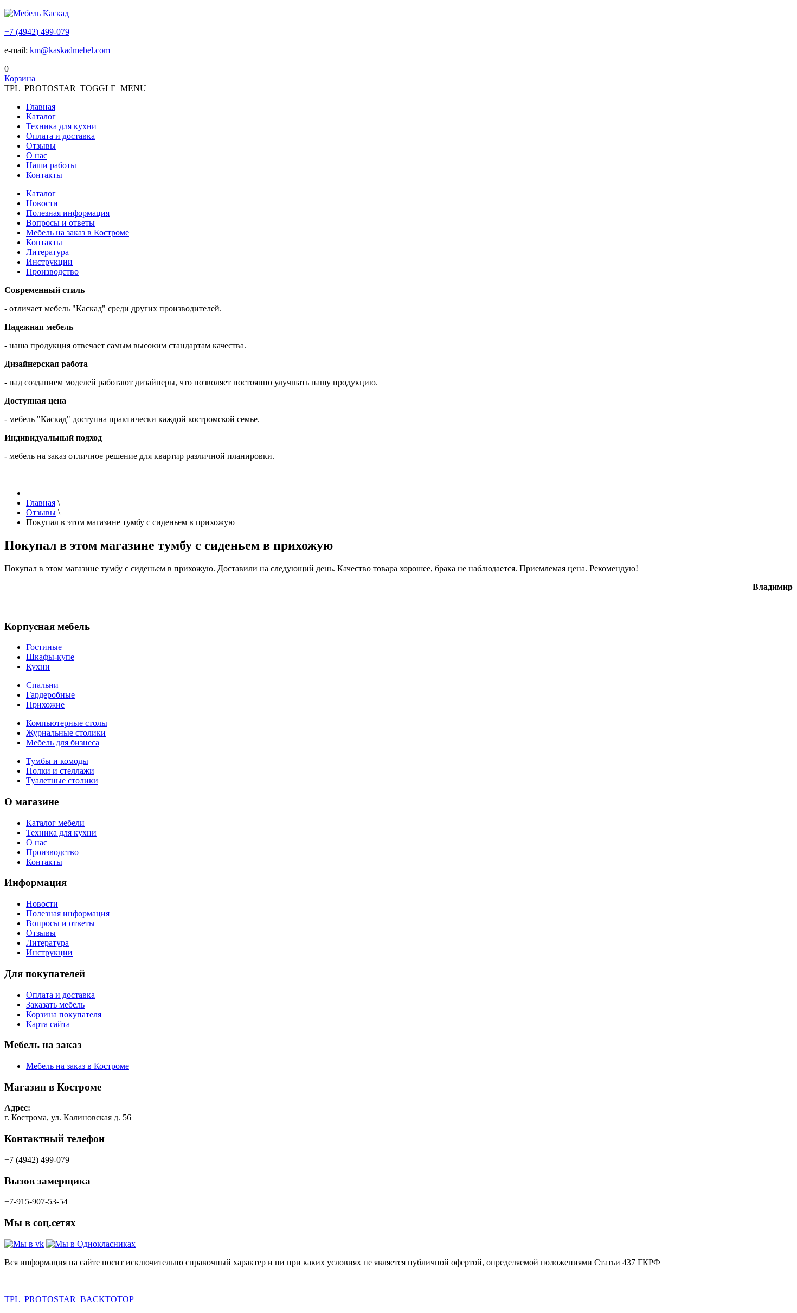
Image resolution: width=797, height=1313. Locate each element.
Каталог (41, 116)
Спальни (42, 685)
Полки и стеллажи (60, 770)
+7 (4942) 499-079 (36, 31)
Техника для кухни (61, 126)
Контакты (44, 175)
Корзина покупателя (63, 1014)
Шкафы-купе (50, 656)
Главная (40, 106)
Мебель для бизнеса (62, 742)
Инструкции (49, 261)
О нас (36, 155)
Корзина (19, 78)
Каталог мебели (55, 822)
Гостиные (44, 647)
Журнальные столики (66, 732)
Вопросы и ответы (60, 222)
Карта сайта (48, 1024)
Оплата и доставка (60, 136)
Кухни (38, 666)
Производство (52, 271)
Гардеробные (50, 694)
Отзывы (41, 145)
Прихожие (45, 704)
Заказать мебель (55, 1004)
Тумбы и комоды (57, 761)
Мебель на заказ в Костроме (77, 232)
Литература (47, 252)
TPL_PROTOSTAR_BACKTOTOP (69, 1299)
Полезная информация (68, 213)
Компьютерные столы (66, 723)
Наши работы (51, 165)
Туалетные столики (62, 780)
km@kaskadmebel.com (70, 50)
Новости (42, 203)
